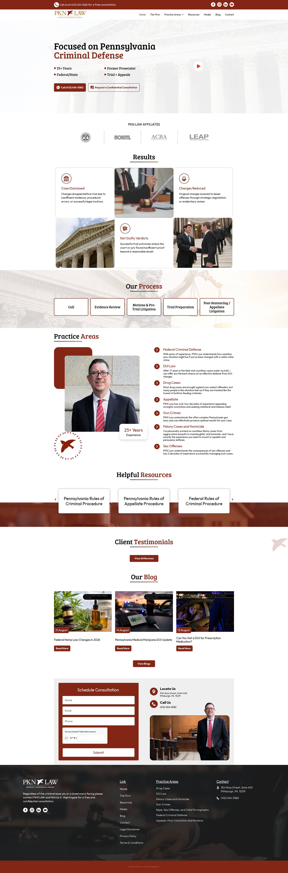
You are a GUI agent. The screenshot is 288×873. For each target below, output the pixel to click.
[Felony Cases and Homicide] (157, 427)
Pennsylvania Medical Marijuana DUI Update (143, 639)
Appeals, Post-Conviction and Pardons (179, 820)
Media (207, 14)
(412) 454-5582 (79, 4)
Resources (193, 14)
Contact (229, 14)
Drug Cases (171, 382)
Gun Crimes (172, 412)
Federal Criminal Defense (182, 349)
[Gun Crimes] (157, 413)
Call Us (165, 702)
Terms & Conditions (131, 842)
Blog (217, 14)
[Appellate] (157, 399)
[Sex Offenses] (157, 446)
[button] (55, 499)
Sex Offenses (172, 446)
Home (142, 14)
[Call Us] (154, 704)
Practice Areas (172, 14)
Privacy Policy (128, 836)
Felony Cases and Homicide (183, 426)
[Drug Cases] (157, 383)
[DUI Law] (157, 366)
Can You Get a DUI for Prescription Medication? (198, 639)
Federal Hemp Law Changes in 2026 (77, 639)
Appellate (170, 399)
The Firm (155, 14)
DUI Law (169, 366)
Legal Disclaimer (130, 829)
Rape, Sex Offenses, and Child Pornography (182, 809)
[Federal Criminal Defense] (157, 350)
